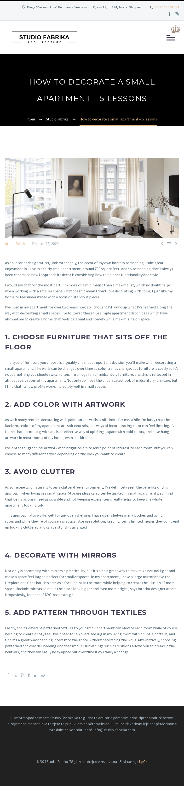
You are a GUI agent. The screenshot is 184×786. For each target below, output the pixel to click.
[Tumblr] (29, 675)
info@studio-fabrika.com (114, 729)
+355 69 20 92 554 (166, 7)
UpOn (143, 761)
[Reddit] (43, 675)
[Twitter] (15, 675)
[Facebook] (169, 14)
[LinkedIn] (36, 675)
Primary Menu (171, 37)
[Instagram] (176, 14)
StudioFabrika (16, 243)
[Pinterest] (22, 675)
